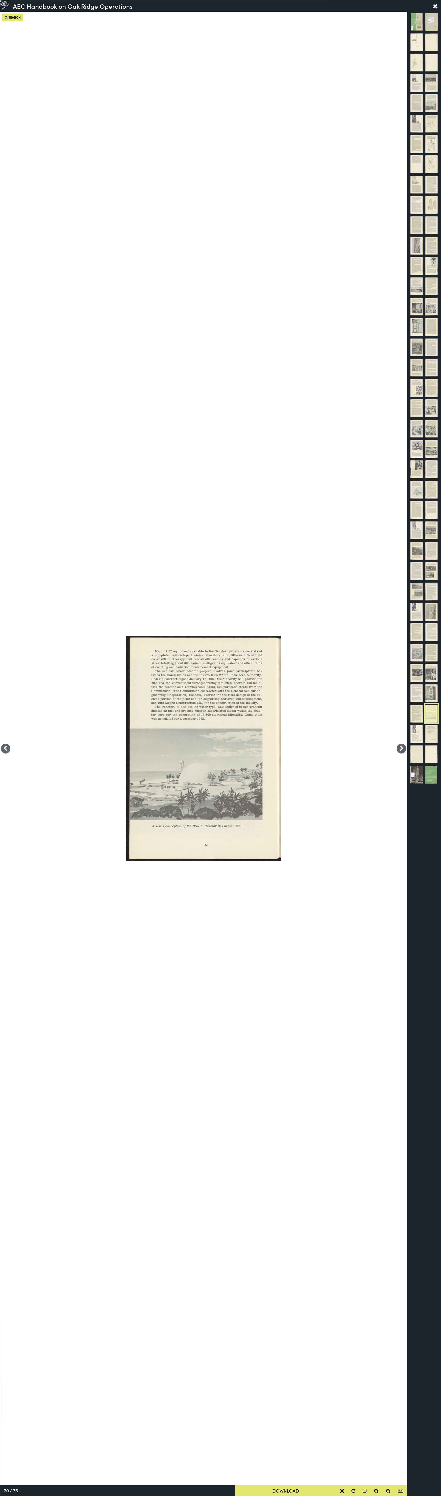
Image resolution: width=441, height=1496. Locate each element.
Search (14, 17)
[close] (435, 6)
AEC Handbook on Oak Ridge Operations (73, 6)
